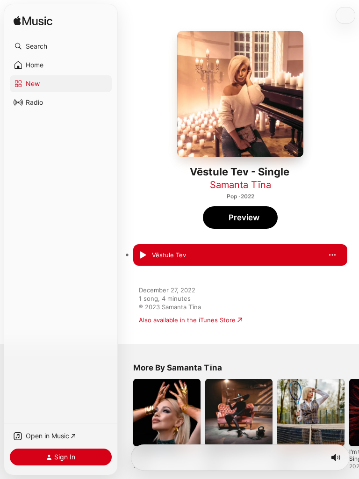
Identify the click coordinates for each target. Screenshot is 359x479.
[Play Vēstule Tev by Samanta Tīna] (142, 255)
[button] (60, 46)
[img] (33, 21)
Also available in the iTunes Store (187, 320)
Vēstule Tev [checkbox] (169, 255)
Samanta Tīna (240, 184)
